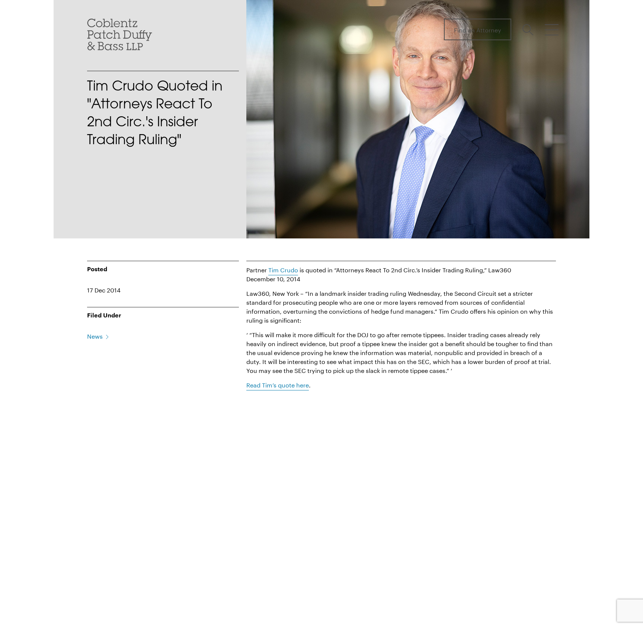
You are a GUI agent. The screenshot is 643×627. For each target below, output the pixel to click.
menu (551, 30)
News (95, 335)
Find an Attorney (477, 29)
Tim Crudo (283, 269)
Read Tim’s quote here (277, 384)
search (529, 30)
